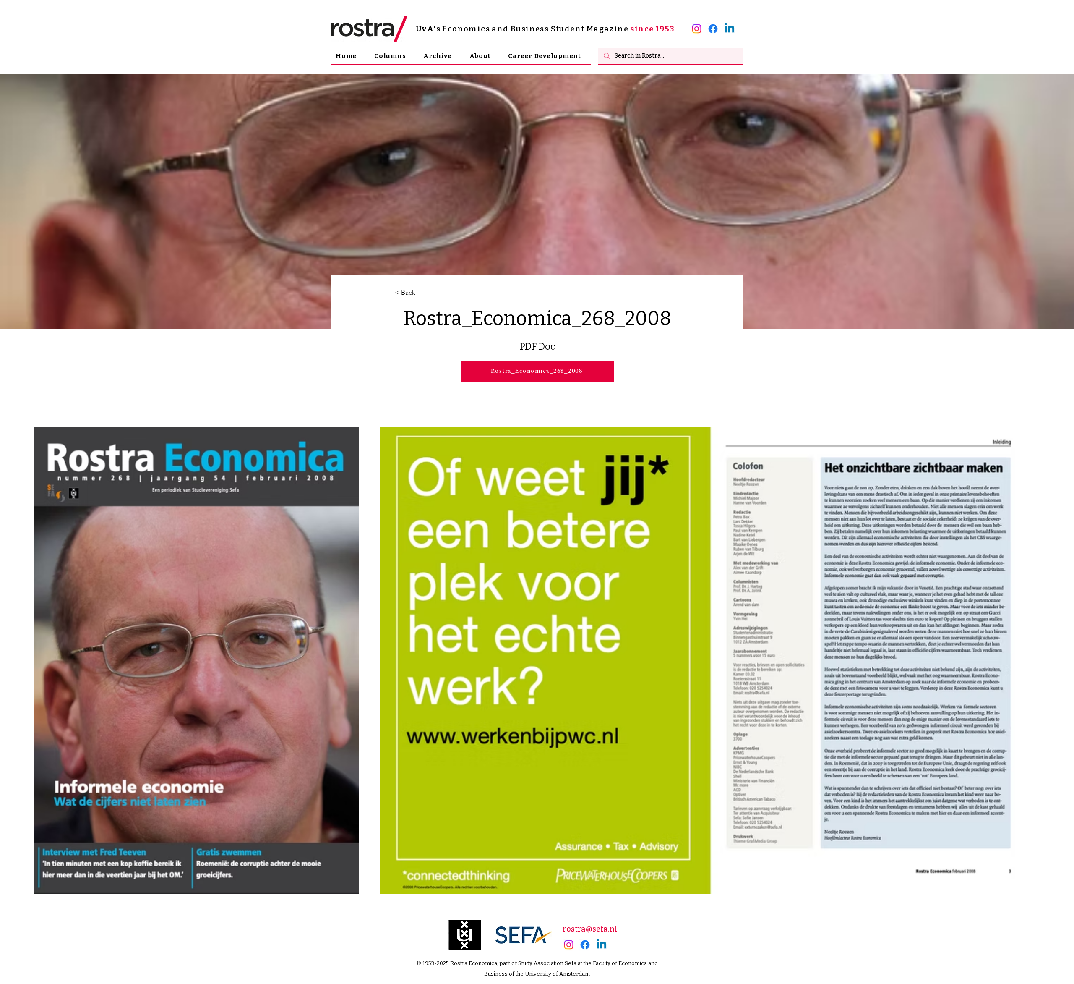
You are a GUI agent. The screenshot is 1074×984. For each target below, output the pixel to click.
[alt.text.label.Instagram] (697, 29)
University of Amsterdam (557, 974)
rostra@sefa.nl (590, 929)
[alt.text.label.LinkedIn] (729, 29)
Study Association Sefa (547, 963)
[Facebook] (713, 29)
